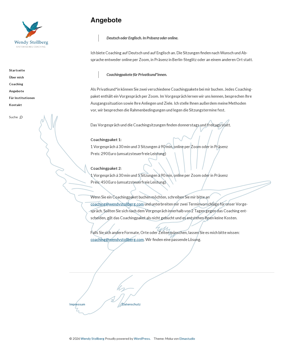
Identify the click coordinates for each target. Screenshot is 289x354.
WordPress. (142, 338)
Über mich (16, 77)
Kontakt (15, 105)
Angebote (16, 91)
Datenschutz (131, 304)
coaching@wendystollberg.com (117, 204)
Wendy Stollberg (31, 37)
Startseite (17, 70)
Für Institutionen (22, 98)
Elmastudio (187, 338)
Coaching (16, 84)
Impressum (77, 304)
